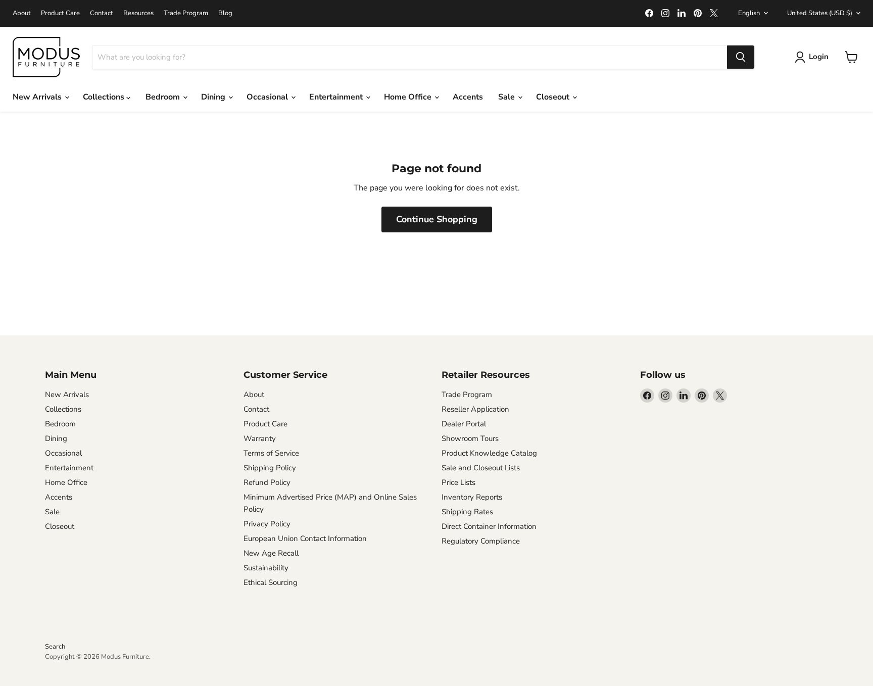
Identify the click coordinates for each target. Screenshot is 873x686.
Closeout (553, 97)
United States (819, 13)
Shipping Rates (467, 512)
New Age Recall (271, 553)
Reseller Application (475, 409)
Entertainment (337, 97)
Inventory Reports (472, 497)
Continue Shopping (436, 219)
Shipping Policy (270, 468)
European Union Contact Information (305, 538)
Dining (214, 97)
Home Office (408, 97)
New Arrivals (38, 97)
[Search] (740, 57)
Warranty (260, 438)
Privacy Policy (267, 524)
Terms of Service (271, 453)
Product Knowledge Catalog (489, 453)
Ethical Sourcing (271, 582)
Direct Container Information (489, 526)
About (22, 13)
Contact (101, 13)
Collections (104, 97)
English (749, 13)
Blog (225, 13)
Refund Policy (267, 482)
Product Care (60, 13)
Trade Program (186, 13)
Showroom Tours (470, 438)
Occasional (268, 97)
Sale (507, 97)
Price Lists (458, 482)
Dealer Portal (464, 424)
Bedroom (164, 97)
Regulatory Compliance (481, 541)
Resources (138, 13)
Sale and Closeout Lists (481, 468)
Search (55, 646)
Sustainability (266, 568)
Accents (468, 97)
